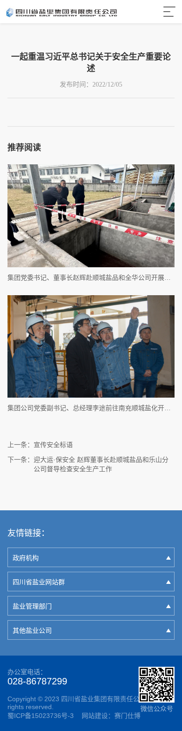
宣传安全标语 (53, 444)
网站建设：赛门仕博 (111, 715)
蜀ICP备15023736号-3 (40, 715)
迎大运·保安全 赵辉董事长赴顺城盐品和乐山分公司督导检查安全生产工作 (101, 464)
